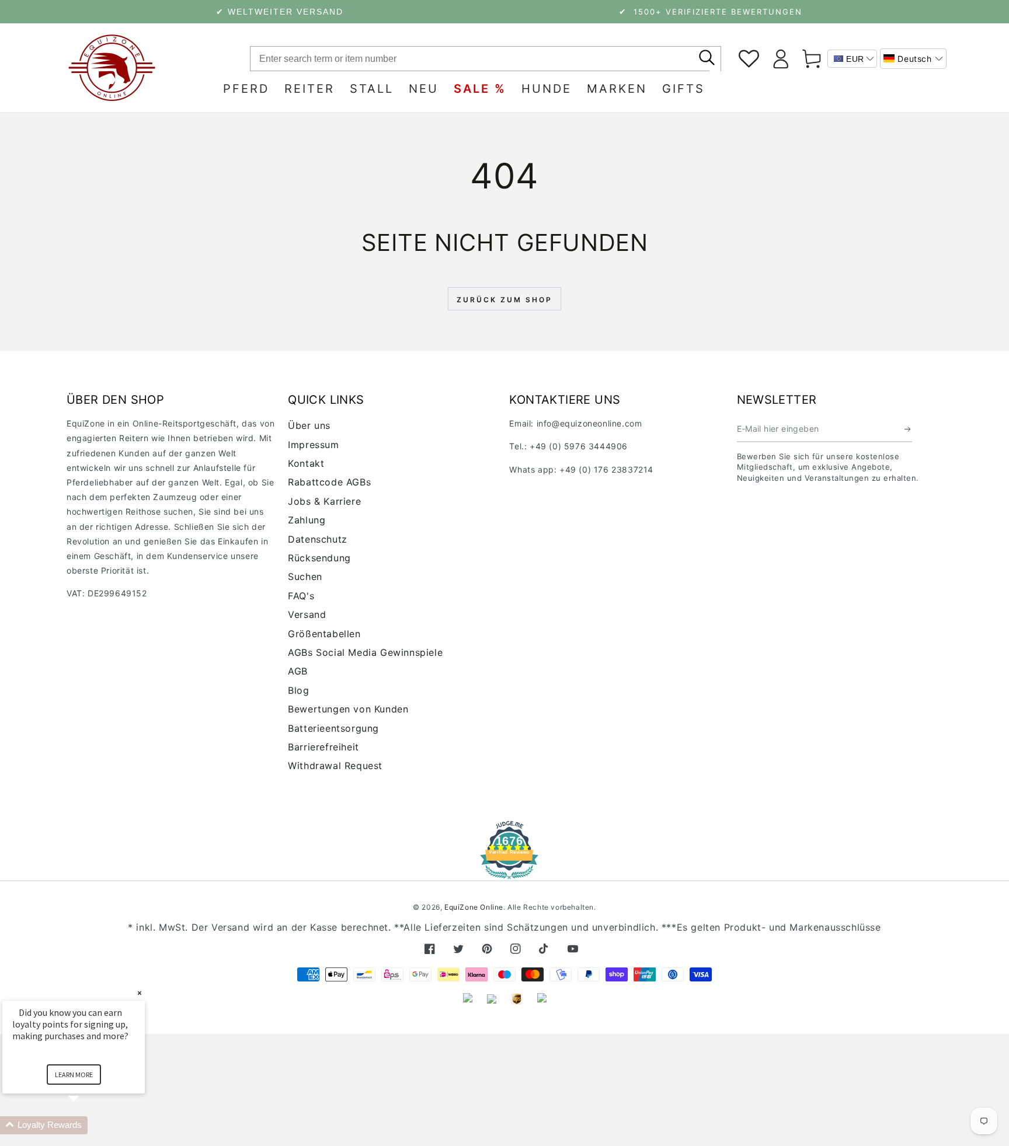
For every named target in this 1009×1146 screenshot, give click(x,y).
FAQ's (301, 596)
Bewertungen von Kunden (348, 709)
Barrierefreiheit (323, 747)
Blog (298, 690)
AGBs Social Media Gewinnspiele (365, 652)
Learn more (74, 1074)
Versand (307, 614)
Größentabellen (324, 634)
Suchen (305, 576)
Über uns (309, 425)
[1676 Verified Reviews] (504, 871)
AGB (298, 671)
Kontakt (306, 463)
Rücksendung (319, 558)
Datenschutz (317, 539)
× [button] (139, 992)
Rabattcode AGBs (329, 482)
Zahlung (306, 520)
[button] (913, 58)
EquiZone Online (473, 907)
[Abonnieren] (908, 429)
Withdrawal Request (335, 765)
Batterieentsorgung (333, 728)
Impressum (313, 444)
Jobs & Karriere (324, 501)
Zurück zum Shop (504, 299)
